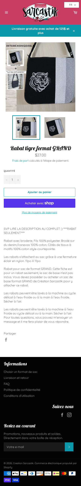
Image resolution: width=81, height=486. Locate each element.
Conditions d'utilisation (19, 396)
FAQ (6, 384)
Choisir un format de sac (20, 372)
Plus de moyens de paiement (39, 212)
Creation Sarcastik (23, 463)
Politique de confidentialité (22, 390)
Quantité (9, 170)
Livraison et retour (16, 378)
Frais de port (20, 160)
